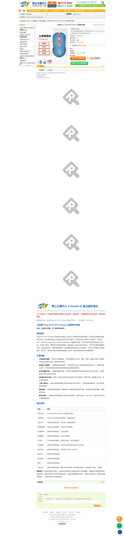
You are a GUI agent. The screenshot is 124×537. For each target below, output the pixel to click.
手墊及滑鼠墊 (23, 44)
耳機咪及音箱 (23, 37)
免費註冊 (94, 2)
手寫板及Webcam (25, 39)
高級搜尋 (79, 14)
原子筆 (31, 17)
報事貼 (35, 17)
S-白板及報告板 (55, 10)
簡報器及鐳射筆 (24, 53)
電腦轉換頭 (23, 60)
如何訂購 (64, 512)
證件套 (38, 17)
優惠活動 (58, 512)
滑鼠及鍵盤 (42, 21)
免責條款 (52, 512)
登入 (90, 2)
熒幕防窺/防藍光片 (80, 10)
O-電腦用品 (34, 21)
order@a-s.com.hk (63, 521)
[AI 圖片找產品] (75, 14)
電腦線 (22, 49)
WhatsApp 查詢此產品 (80, 63)
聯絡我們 (78, 512)
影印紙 (28, 17)
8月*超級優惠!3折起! (34, 10)
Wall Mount (23, 58)
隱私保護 (45, 512)
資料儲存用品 (23, 30)
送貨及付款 (71, 512)
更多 (103, 66)
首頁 (24, 10)
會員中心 (91, 10)
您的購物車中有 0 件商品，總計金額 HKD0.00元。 (91, 5)
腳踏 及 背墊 (67, 10)
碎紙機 (46, 10)
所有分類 (27, 65)
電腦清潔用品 (23, 42)
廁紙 (41, 17)
